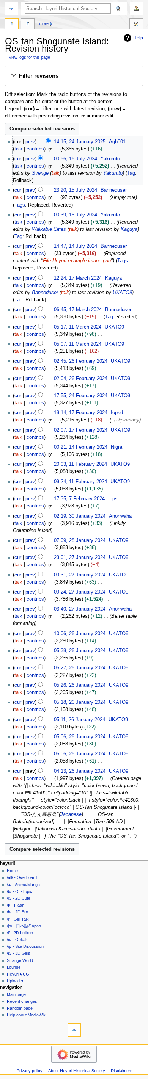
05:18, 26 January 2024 (79, 702)
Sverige (40, 173)
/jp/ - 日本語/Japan (24, 926)
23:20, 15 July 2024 (75, 190)
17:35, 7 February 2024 (79, 498)
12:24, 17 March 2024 (78, 278)
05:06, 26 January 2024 (79, 736)
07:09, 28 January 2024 (79, 540)
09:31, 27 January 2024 (79, 575)
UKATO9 (122, 292)
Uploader (15, 981)
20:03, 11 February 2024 (80, 464)
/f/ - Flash (15, 905)
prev (30, 141)
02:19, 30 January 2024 (79, 516)
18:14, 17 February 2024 (80, 412)
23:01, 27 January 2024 (79, 557)
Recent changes (22, 1001)
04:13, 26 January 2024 (79, 771)
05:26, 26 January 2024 (79, 685)
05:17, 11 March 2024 (77, 327)
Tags (19, 205)
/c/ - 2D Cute (18, 898)
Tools (136, 25)
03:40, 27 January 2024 (79, 609)
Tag (131, 173)
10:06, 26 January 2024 (79, 633)
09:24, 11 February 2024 (80, 481)
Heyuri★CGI (18, 974)
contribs (35, 149)
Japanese (71, 814)
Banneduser (45, 292)
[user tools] (136, 8)
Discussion (27, 25)
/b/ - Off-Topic (19, 891)
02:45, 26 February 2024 (80, 361)
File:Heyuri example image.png (77, 260)
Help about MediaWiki (26, 1015)
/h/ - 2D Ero (17, 912)
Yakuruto (113, 173)
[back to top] (74, 1030)
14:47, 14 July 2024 (75, 246)
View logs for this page (29, 57)
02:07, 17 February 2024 (80, 430)
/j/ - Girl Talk (18, 919)
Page (11, 25)
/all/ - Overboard (22, 877)
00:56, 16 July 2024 (75, 158)
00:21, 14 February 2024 (80, 447)
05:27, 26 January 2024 (79, 667)
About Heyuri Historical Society (76, 1070)
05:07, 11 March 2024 (77, 344)
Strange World (20, 960)
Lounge (13, 967)
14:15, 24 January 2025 (79, 141)
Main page (16, 994)
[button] (74, 75)
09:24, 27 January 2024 (79, 592)
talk (18, 149)
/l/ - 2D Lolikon (20, 932)
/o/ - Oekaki (17, 939)
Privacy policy (30, 1070)
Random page (20, 1008)
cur (17, 158)
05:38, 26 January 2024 (79, 650)
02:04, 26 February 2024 (80, 378)
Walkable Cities (49, 229)
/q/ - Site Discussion (25, 946)
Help (138, 38)
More (44, 23)
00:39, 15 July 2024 (75, 215)
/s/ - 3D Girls (18, 953)
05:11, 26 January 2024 (79, 719)
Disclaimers (121, 1070)
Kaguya (129, 229)
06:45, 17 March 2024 (78, 309)
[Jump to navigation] (11, 8)
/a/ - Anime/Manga (23, 884)
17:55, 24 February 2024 (80, 395)
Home (12, 870)
